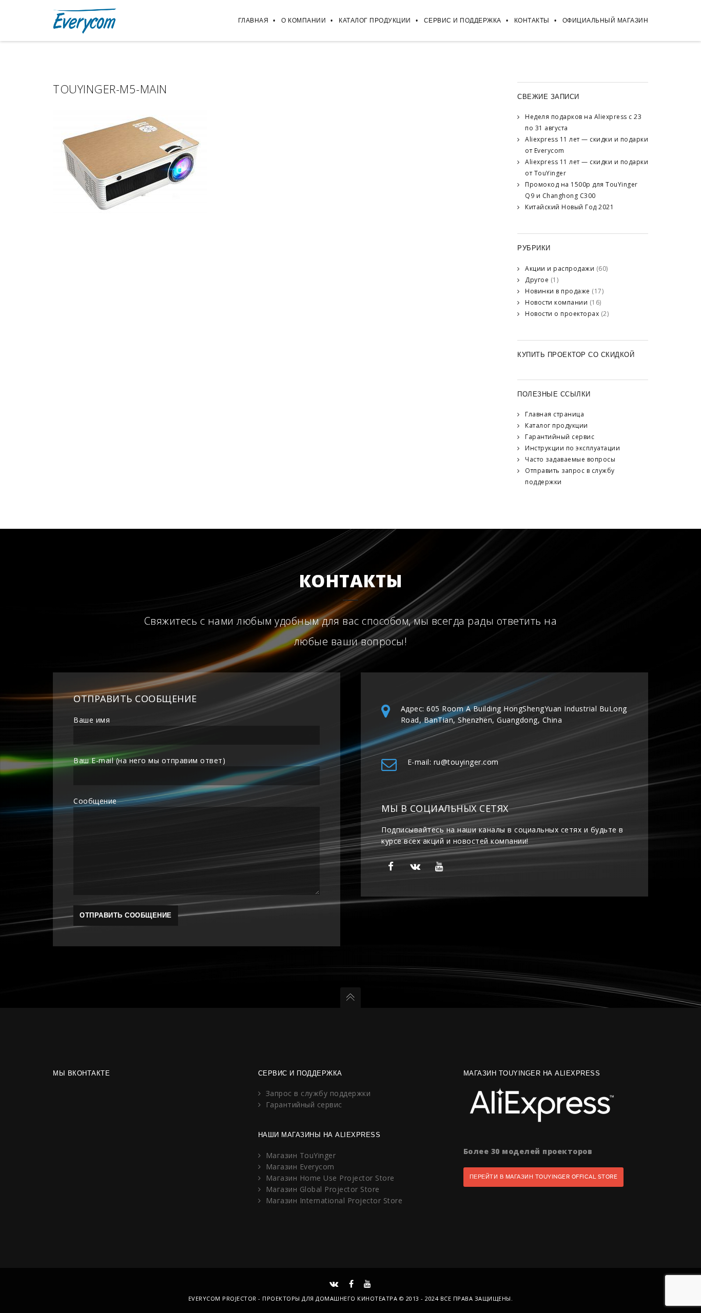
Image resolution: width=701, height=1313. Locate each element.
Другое (537, 279)
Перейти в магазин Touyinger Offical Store (544, 1176)
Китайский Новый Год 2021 (569, 207)
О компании (303, 20)
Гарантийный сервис (559, 436)
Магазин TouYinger (301, 1155)
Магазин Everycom (300, 1166)
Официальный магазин (605, 20)
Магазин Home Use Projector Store (330, 1178)
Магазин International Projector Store (334, 1200)
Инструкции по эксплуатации (572, 448)
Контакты (532, 20)
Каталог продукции (375, 20)
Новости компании (556, 302)
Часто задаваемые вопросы (570, 459)
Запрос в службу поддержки (318, 1093)
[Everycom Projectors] (85, 20)
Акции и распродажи (559, 268)
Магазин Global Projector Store (323, 1189)
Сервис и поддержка (462, 20)
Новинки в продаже (557, 291)
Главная (253, 20)
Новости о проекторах (562, 313)
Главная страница (554, 414)
